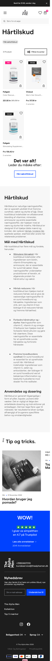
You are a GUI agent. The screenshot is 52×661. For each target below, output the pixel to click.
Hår (3, 495)
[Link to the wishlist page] (40, 13)
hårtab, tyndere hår (34, 231)
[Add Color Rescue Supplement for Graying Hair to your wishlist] (21, 62)
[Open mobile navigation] (5, 13)
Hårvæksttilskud (10, 42)
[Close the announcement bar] (47, 3)
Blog (3, 440)
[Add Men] (44, 62)
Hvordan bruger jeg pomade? (17, 500)
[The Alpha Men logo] (25, 12)
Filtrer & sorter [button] (38, 52)
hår (34, 212)
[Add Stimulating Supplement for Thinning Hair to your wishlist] (21, 113)
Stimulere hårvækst (23, 254)
